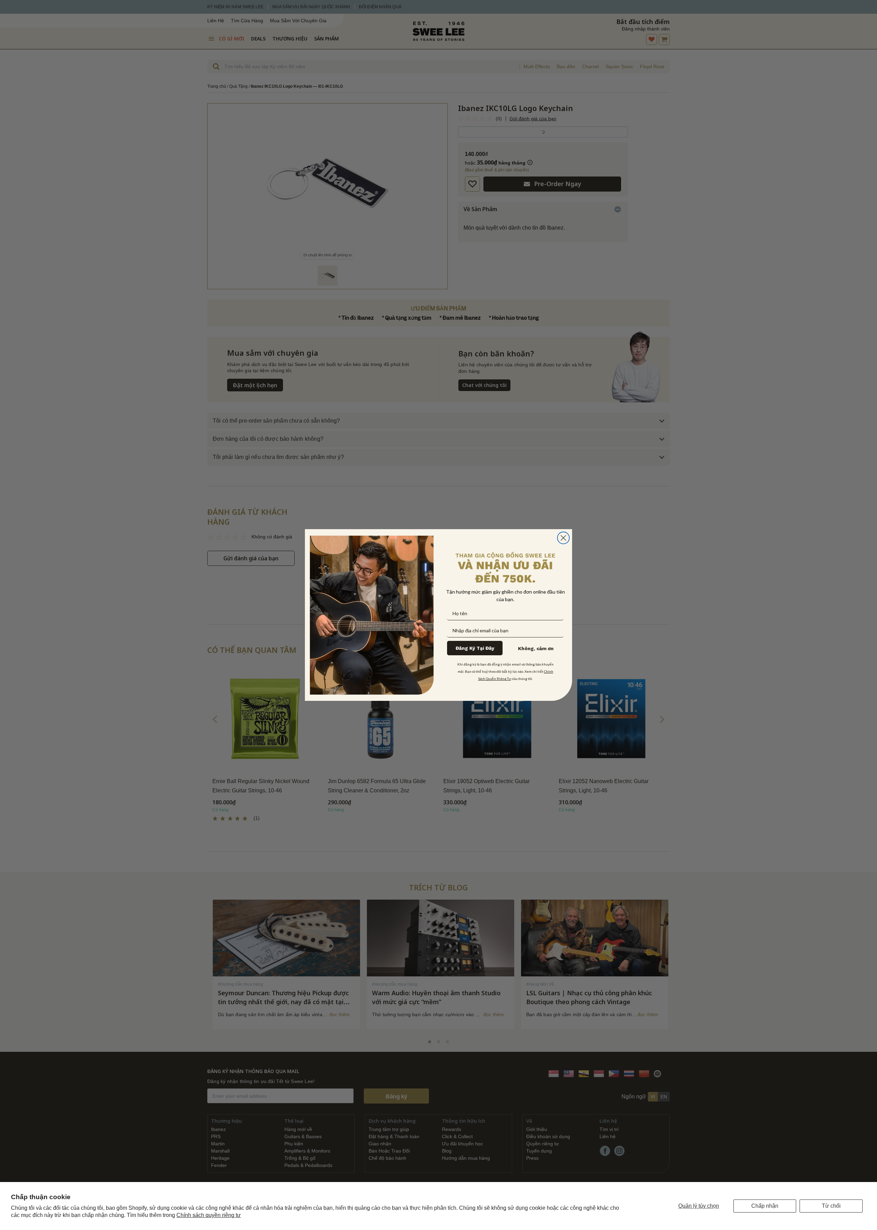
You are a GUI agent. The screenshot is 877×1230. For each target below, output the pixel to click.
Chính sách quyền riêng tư (208, 1215)
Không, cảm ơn (536, 648)
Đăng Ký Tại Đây (475, 648)
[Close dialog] (563, 538)
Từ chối (831, 1206)
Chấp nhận (764, 1206)
